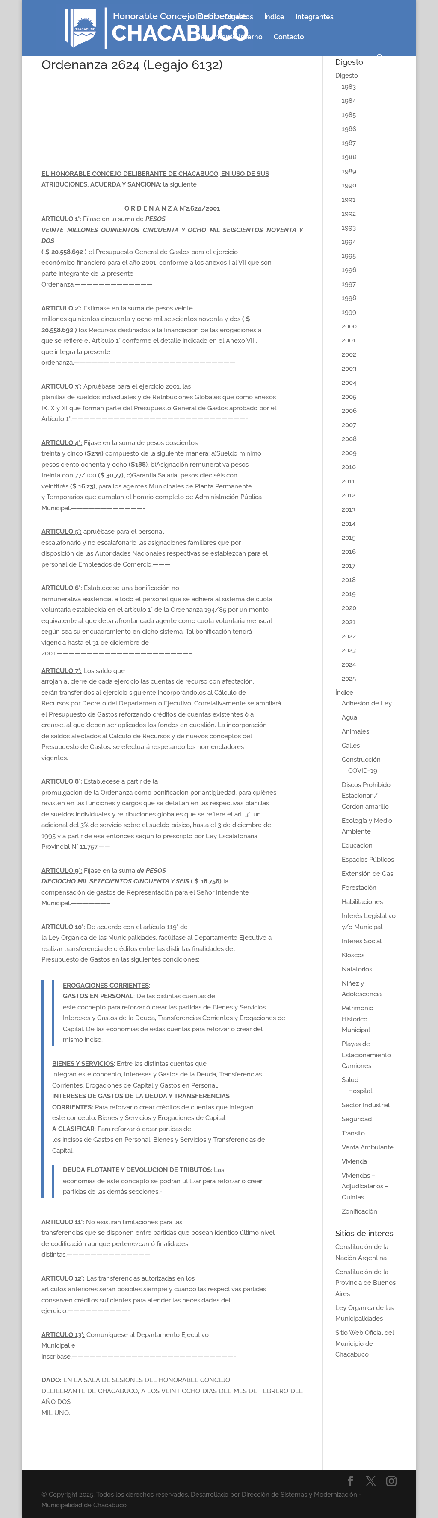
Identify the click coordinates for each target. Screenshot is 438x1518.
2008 (349, 439)
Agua (349, 717)
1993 (349, 227)
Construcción (361, 759)
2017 (348, 566)
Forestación (359, 888)
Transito (353, 1133)
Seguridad (357, 1119)
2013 (348, 509)
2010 (349, 467)
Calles (351, 745)
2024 (349, 664)
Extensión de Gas (367, 873)
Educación (357, 845)
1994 (349, 242)
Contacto (289, 37)
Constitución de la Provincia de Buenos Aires (365, 1283)
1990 (349, 185)
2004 (349, 382)
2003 (349, 368)
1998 (349, 298)
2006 (349, 411)
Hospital (360, 1091)
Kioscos (353, 955)
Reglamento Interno (229, 37)
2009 (349, 453)
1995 (349, 256)
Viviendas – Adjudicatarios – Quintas (365, 1186)
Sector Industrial (366, 1105)
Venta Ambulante (368, 1147)
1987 (349, 143)
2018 (349, 580)
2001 (349, 340)
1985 (349, 115)
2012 (348, 495)
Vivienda (354, 1161)
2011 (348, 481)
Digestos (239, 17)
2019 (349, 594)
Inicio (204, 17)
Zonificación (359, 1211)
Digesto (346, 75)
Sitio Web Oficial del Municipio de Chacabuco (364, 1343)
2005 (349, 397)
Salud (350, 1080)
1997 (349, 284)
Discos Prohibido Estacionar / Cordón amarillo (366, 795)
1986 (349, 129)
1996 (349, 270)
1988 (349, 157)
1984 (349, 101)
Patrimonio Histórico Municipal (357, 1019)
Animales (355, 731)
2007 (349, 425)
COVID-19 (362, 771)
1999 (349, 312)
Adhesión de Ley (367, 703)
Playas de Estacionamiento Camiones (366, 1055)
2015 (348, 537)
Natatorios (357, 969)
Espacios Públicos (368, 859)
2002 (349, 354)
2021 (348, 622)
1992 (349, 213)
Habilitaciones (362, 902)
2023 (349, 650)
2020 (349, 608)
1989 (349, 171)
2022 (349, 636)
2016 (349, 552)
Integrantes (315, 17)
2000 (349, 326)
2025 (349, 678)
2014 (348, 523)
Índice (274, 17)
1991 (348, 199)
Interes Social (362, 941)
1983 (349, 87)
